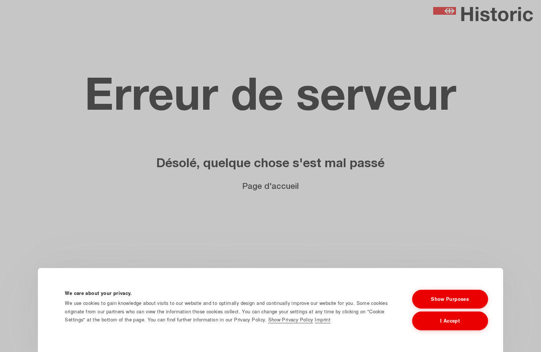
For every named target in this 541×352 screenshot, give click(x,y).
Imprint (322, 319)
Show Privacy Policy (290, 319)
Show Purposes (450, 299)
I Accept (450, 320)
